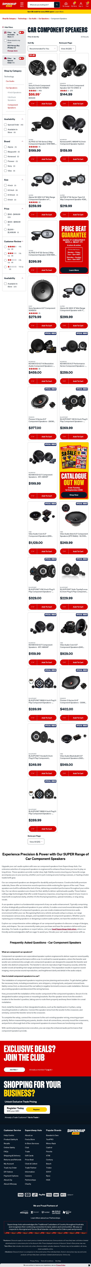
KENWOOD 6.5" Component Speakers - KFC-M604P (40, 646)
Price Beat (29, 1159)
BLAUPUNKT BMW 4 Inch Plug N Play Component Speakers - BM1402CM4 (42, 812)
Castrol (49, 1147)
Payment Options (11, 1176)
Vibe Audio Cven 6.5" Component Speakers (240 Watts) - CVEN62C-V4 (71, 646)
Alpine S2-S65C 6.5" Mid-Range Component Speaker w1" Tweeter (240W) (42, 198)
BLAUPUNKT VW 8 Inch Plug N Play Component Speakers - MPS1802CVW (42, 590)
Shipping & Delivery (12, 1155)
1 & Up (15, 268)
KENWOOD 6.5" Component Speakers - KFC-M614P (40, 476)
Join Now (13, 1069)
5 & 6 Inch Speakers (12, 98)
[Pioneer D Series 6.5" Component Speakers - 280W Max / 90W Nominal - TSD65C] (42, 402)
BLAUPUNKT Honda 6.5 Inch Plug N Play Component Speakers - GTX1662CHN (41, 757)
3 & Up (14, 254)
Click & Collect (31, 1163)
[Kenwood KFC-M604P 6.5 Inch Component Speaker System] (74, 124)
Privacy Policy (60, 1265)
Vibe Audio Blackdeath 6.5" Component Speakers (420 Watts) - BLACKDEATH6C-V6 (72, 757)
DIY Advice (8, 1172)
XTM (48, 1155)
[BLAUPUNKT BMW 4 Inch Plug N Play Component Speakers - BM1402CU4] (42, 683)
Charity (28, 1184)
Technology (9, 76)
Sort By (31, 43)
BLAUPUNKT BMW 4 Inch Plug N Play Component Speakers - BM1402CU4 (42, 701)
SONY (48, 1172)
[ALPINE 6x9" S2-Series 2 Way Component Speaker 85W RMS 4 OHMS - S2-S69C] (42, 235)
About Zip (8, 1180)
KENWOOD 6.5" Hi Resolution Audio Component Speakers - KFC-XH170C (41, 364)
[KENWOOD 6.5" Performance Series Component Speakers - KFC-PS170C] (74, 346)
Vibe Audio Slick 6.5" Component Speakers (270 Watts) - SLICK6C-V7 (74, 535)
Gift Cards (29, 1155)
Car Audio (10, 81)
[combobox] (42, 48)
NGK (48, 1180)
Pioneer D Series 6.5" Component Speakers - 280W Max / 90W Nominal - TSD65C (41, 420)
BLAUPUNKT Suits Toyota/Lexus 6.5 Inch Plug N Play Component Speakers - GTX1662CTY (73, 590)
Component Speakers (13, 106)
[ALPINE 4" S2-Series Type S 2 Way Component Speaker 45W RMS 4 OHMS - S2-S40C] (74, 180)
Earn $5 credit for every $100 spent (46, 11)
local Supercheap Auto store (64, 929)
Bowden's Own (52, 1135)
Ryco (48, 1176)
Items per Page (65, 43)
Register (36, 1109)
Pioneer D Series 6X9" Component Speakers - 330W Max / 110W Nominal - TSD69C (72, 701)
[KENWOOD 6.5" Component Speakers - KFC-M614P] (42, 457)
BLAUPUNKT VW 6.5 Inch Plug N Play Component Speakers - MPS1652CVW (73, 420)
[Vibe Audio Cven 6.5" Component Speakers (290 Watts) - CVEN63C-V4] (42, 516)
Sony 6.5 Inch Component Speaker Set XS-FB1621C (39, 86)
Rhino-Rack (51, 1143)
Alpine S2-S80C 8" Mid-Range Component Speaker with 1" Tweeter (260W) (72, 309)
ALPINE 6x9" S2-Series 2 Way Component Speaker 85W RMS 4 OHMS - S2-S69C (42, 253)
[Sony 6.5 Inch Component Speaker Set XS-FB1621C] (42, 68)
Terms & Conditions (47, 1261)
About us (29, 1135)
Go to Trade (33, 1117)
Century (49, 1159)
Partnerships (30, 1180)
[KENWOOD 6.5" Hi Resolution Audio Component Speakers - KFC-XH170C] (42, 346)
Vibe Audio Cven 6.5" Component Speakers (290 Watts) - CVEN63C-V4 (40, 535)
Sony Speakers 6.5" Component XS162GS (42, 309)
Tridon (49, 1167)
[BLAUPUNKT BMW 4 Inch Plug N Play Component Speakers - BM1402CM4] (42, 794)
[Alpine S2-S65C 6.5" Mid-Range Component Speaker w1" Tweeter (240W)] (42, 180)
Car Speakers (11, 88)
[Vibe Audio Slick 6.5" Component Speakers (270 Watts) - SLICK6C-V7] (74, 516)
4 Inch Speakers (14, 92)
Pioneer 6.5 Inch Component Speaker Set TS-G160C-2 (72, 86)
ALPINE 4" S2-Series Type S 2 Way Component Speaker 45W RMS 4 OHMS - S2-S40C (73, 198)
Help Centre (9, 1135)
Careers (28, 1176)
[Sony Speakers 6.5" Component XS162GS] (42, 291)
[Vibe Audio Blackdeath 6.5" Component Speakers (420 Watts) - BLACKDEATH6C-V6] (74, 738)
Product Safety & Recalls (11, 1141)
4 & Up (14, 248)
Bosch (48, 1163)
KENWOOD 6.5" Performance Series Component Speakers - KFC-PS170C (72, 364)
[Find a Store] (74, 3)
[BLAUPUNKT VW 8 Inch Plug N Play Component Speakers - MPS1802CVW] (42, 572)
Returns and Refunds (12, 1159)
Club (27, 1147)
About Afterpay (10, 1184)
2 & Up (14, 261)
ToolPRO (49, 1139)
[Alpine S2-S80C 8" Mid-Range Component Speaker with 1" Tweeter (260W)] (74, 291)
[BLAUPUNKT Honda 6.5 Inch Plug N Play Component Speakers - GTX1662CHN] (42, 738)
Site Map (58, 1261)
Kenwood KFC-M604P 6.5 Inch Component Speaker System (73, 142)
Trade (27, 1151)
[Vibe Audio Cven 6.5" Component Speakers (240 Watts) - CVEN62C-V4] (74, 627)
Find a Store (30, 1139)
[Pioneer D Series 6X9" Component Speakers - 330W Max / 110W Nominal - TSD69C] (74, 683)
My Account (9, 1163)
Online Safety (9, 1147)
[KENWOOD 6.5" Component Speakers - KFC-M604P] (42, 627)
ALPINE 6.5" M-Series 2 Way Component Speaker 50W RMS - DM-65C (42, 142)
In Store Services (32, 1143)
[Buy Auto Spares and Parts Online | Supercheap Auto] (9, 4)
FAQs (6, 1151)
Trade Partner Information (30, 1169)
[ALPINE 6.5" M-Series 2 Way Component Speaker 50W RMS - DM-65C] (42, 124)
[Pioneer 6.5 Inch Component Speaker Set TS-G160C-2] (74, 68)
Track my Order (10, 1167)
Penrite (49, 1151)
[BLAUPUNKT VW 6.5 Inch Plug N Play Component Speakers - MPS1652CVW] (74, 402)
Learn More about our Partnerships (45, 1218)
